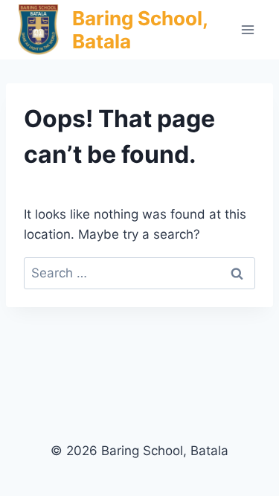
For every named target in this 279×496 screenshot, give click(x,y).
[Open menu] (247, 29)
